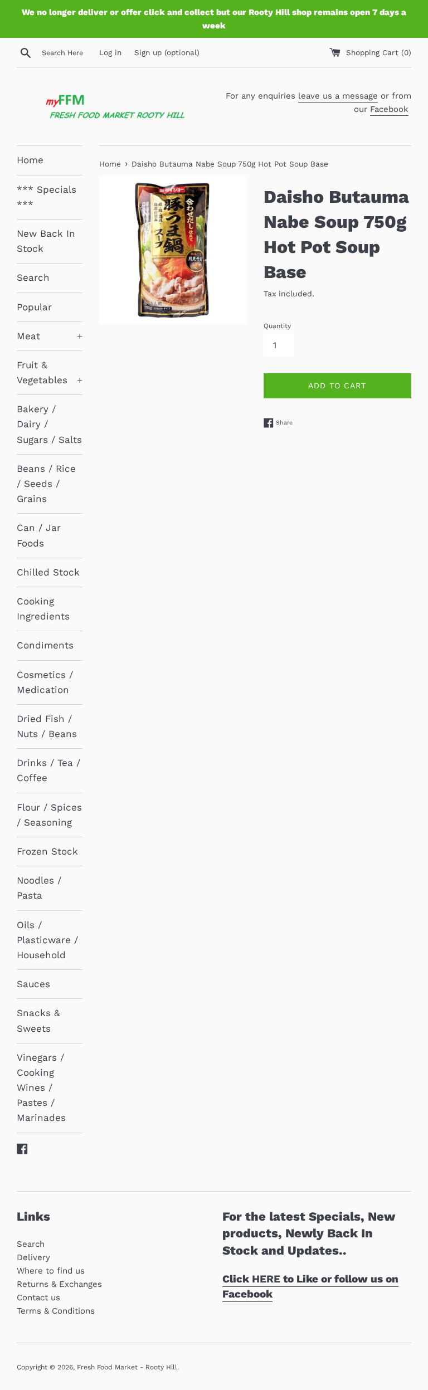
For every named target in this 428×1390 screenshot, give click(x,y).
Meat (49, 336)
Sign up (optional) (167, 52)
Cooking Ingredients (43, 609)
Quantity (277, 326)
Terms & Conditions (56, 1311)
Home (30, 159)
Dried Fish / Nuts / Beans (47, 726)
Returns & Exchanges (59, 1284)
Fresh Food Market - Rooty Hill (127, 1367)
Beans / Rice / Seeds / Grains (46, 483)
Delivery (33, 1257)
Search (33, 277)
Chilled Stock (48, 572)
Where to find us (51, 1271)
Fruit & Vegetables (49, 372)
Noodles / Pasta (39, 888)
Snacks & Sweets (38, 1020)
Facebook (389, 109)
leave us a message (338, 96)
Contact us (38, 1298)
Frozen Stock (47, 851)
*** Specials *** (46, 197)
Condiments (45, 645)
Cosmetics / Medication (45, 682)
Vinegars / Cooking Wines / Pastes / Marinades (41, 1088)
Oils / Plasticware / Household (47, 939)
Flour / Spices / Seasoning (49, 815)
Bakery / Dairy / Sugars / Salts (49, 424)
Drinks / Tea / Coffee (48, 770)
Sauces (33, 983)
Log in (110, 52)
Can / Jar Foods (39, 535)
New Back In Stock (46, 241)
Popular (34, 307)
